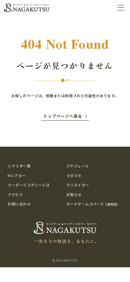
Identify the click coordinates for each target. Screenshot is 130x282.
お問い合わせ (19, 203)
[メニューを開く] (121, 7)
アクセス (15, 194)
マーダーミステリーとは (29, 184)
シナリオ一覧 (19, 165)
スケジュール (77, 165)
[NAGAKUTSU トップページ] (27, 7)
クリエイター (77, 184)
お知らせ (74, 194)
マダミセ (74, 175)
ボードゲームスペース (93, 203)
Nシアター (17, 175)
